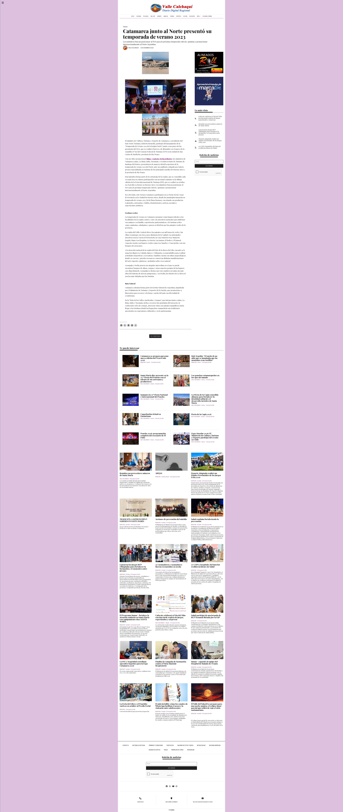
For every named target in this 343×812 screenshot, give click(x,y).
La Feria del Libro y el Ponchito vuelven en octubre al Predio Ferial (135, 705)
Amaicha (166, 16)
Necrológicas (201, 745)
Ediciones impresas (215, 745)
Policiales (145, 16)
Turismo (172, 16)
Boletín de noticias (209, 154)
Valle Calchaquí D (133, 48)
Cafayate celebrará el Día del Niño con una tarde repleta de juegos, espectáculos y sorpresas (170, 617)
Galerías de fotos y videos (185, 745)
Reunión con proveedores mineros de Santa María (135, 474)
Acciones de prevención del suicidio (171, 519)
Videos (166, 750)
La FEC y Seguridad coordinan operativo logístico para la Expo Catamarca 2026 (134, 663)
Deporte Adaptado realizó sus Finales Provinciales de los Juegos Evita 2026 (206, 475)
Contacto (126, 745)
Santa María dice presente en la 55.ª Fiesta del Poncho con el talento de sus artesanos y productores (154, 378)
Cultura (185, 16)
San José (153, 16)
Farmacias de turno (177, 750)
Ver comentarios (155, 336)
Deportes (178, 16)
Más (198, 16)
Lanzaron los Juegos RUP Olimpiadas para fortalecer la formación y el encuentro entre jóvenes (133, 567)
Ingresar (191, 750)
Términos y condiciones (156, 745)
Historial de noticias (138, 745)
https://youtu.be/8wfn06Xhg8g (159, 159)
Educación (192, 16)
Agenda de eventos (154, 750)
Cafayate (159, 16)
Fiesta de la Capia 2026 (201, 414)
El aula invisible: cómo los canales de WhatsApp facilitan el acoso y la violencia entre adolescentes (171, 706)
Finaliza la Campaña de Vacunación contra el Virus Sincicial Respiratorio (170, 663)
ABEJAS (158, 473)
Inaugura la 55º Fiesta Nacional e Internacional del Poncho (154, 395)
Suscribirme (209, 166)
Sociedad (138, 16)
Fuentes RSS (170, 745)
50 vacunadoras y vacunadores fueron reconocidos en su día (168, 565)
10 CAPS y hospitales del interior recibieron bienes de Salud (205, 565)
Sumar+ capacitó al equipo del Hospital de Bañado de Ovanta (204, 662)
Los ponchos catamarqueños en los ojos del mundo (205, 376)
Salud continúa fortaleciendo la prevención (205, 520)
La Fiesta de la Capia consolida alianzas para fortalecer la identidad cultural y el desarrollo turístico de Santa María (204, 398)
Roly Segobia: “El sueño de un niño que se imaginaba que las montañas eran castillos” (204, 358)
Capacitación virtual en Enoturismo (151, 415)
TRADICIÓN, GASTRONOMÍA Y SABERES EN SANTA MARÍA (133, 520)
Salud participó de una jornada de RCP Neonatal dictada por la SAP (206, 616)
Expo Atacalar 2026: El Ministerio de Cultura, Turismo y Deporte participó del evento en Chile (205, 436)
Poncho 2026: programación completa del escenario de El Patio (153, 435)
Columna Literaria (207, 16)
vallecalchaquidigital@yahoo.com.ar (202, 802)
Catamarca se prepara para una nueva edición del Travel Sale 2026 (154, 358)
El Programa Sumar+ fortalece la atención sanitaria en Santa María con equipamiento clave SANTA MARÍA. (134, 618)
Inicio (132, 16)
